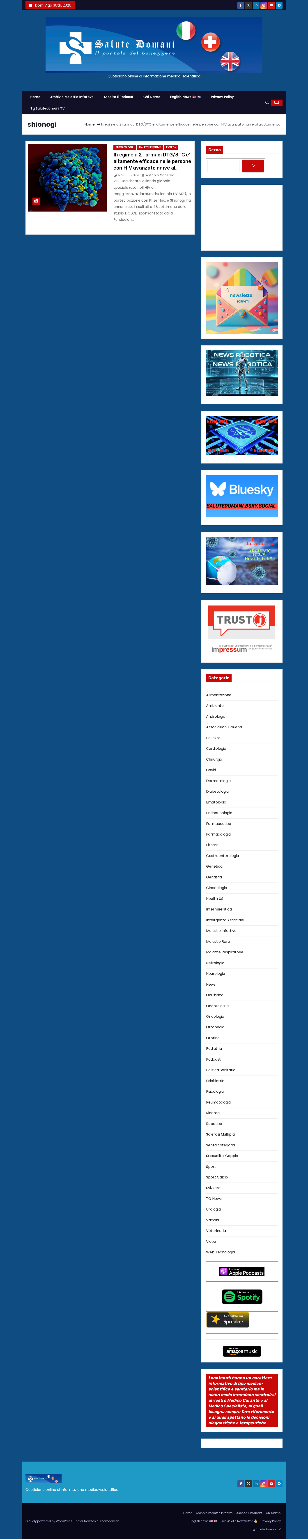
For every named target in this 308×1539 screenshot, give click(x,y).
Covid (211, 770)
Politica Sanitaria (220, 1070)
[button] (267, 102)
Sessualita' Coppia (222, 1155)
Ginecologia (216, 887)
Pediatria (214, 1048)
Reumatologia (218, 1102)
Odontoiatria (217, 1005)
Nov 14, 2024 (129, 175)
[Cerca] (253, 166)
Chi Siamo (152, 97)
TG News (214, 1198)
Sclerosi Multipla (220, 1134)
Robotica (214, 1123)
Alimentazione (218, 695)
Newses (90, 1521)
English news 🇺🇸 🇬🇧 (185, 97)
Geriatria (214, 877)
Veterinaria (216, 1230)
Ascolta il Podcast (118, 97)
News (211, 984)
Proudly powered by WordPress (49, 1521)
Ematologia (216, 802)
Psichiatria (215, 1080)
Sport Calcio (217, 1177)
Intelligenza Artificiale (225, 920)
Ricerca (171, 147)
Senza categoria (220, 1145)
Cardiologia (216, 748)
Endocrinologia (219, 812)
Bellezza (213, 737)
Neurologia (215, 973)
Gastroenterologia (222, 855)
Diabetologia (217, 791)
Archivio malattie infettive (72, 97)
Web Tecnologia (220, 1252)
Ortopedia (215, 1027)
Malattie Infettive (150, 147)
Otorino (213, 1038)
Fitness (212, 844)
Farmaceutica (218, 823)
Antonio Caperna (159, 175)
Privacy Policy (222, 97)
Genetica (214, 866)
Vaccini (212, 1220)
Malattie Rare (218, 941)
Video (211, 1241)
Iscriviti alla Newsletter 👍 (239, 1521)
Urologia (213, 1209)
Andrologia (215, 716)
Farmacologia (124, 147)
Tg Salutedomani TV (47, 108)
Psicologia (215, 1091)
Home (35, 97)
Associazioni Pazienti (224, 727)
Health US (214, 898)
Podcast (213, 1059)
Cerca (214, 149)
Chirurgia (214, 759)
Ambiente (215, 705)
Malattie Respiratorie (224, 952)
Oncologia (215, 1016)
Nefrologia (215, 963)
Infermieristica (219, 909)
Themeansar (109, 1521)
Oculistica (214, 995)
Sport (211, 1166)
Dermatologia (218, 780)
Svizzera (213, 1187)
